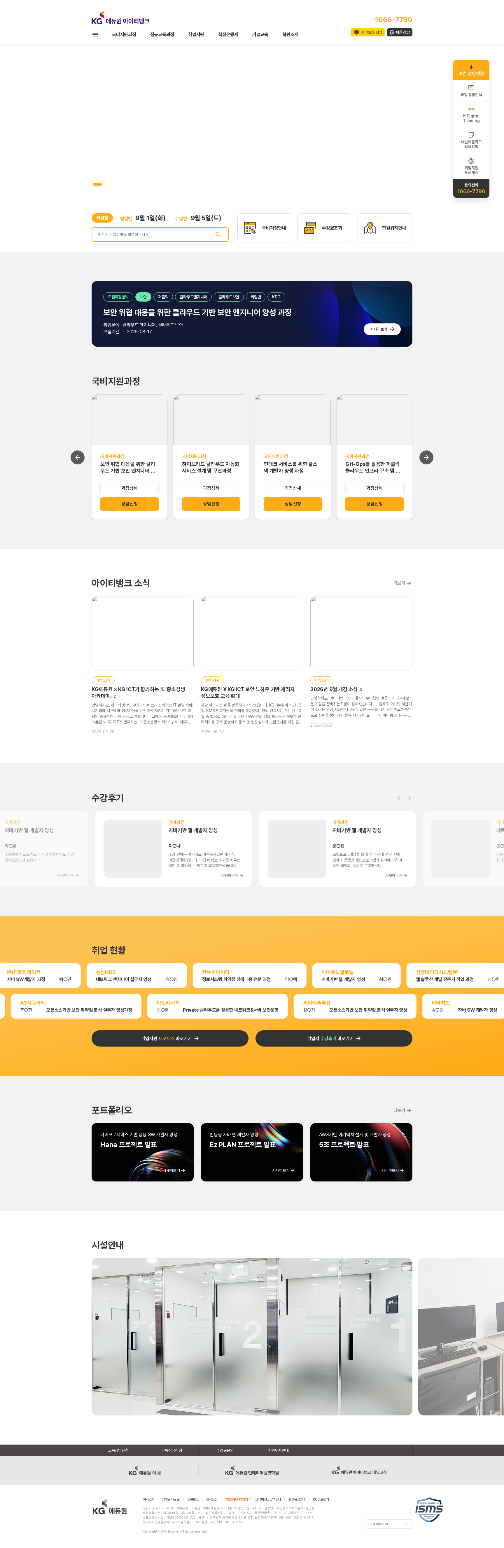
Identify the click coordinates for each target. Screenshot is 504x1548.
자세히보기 (378, 329)
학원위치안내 (278, 1450)
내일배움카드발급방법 (471, 144)
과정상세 (129, 488)
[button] (94, 184)
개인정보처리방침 (236, 1499)
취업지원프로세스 (471, 170)
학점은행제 (228, 34)
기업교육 (260, 34)
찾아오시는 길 (171, 1499)
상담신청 (129, 504)
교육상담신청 (118, 1450)
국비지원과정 (124, 34)
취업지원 (196, 34)
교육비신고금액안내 (268, 1499)
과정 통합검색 (471, 94)
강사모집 (212, 1499)
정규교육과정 (162, 34)
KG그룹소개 (321, 1499)
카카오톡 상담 (371, 32)
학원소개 (290, 34)
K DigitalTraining (471, 118)
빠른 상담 (403, 32)
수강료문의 (225, 1450)
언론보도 (193, 1499)
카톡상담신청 (171, 1450)
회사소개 (148, 1499)
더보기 (399, 583)
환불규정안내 (297, 1499)
